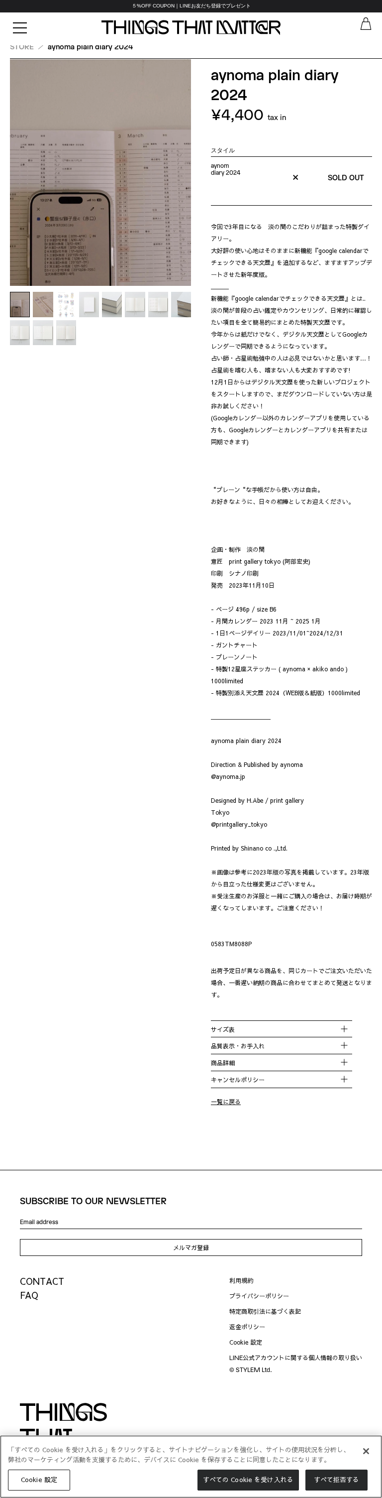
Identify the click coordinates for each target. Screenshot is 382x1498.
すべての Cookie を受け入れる (248, 1479)
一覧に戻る (226, 1101)
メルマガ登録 (191, 1247)
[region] (191, 6)
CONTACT (42, 1281)
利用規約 (241, 1280)
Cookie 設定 (245, 1342)
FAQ (29, 1295)
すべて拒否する (337, 1479)
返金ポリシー (247, 1327)
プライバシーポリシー (259, 1296)
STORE (22, 46)
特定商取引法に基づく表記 (265, 1311)
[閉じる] (366, 1451)
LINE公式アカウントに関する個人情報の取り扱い (295, 1358)
